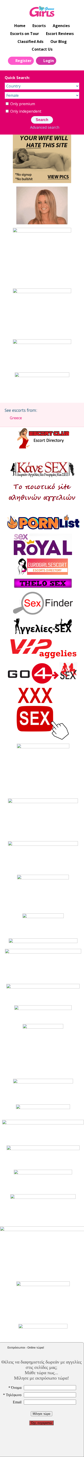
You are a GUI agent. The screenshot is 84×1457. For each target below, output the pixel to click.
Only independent (25, 111)
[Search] (62, 60)
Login (48, 60)
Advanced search (44, 127)
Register (23, 60)
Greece (16, 417)
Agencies (61, 25)
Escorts (39, 25)
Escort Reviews (60, 33)
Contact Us (42, 49)
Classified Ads (30, 41)
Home (19, 25)
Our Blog (58, 41)
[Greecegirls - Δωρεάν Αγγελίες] (42, 11)
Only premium (22, 103)
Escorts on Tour (24, 33)
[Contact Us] (73, 60)
